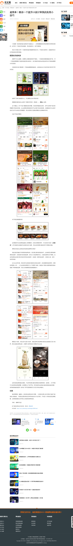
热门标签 (64, 32)
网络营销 (53, 18)
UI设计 (64, 35)
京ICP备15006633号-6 (52, 540)
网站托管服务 (19, 527)
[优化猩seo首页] (5, 2)
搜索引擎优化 (23, 2)
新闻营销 (33, 521)
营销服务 (38, 2)
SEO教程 (30, 536)
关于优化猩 (49, 521)
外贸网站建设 (19, 525)
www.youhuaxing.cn (34, 540)
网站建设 (31, 2)
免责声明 (49, 525)
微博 (4, 19)
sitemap (45, 542)
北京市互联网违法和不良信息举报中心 (34, 542)
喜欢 (31, 430)
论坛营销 (33, 523)
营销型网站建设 (19, 521)
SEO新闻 (38, 18)
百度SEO (2, 521)
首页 (16, 2)
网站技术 (12, 7)
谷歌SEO (2, 523)
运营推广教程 (42, 536)
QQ (4, 30)
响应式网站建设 (19, 523)
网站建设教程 (35, 536)
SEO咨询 (2, 529)
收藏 (38, 430)
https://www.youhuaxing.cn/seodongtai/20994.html (27, 408)
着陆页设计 (18, 531)
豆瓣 (4, 26)
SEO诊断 (2, 531)
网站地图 (49, 523)
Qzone (4, 22)
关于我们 (59, 2)
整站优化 (2, 525)
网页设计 (18, 529)
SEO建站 (52, 2)
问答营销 (33, 525)
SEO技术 (43, 18)
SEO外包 (2, 527)
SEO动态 (45, 2)
